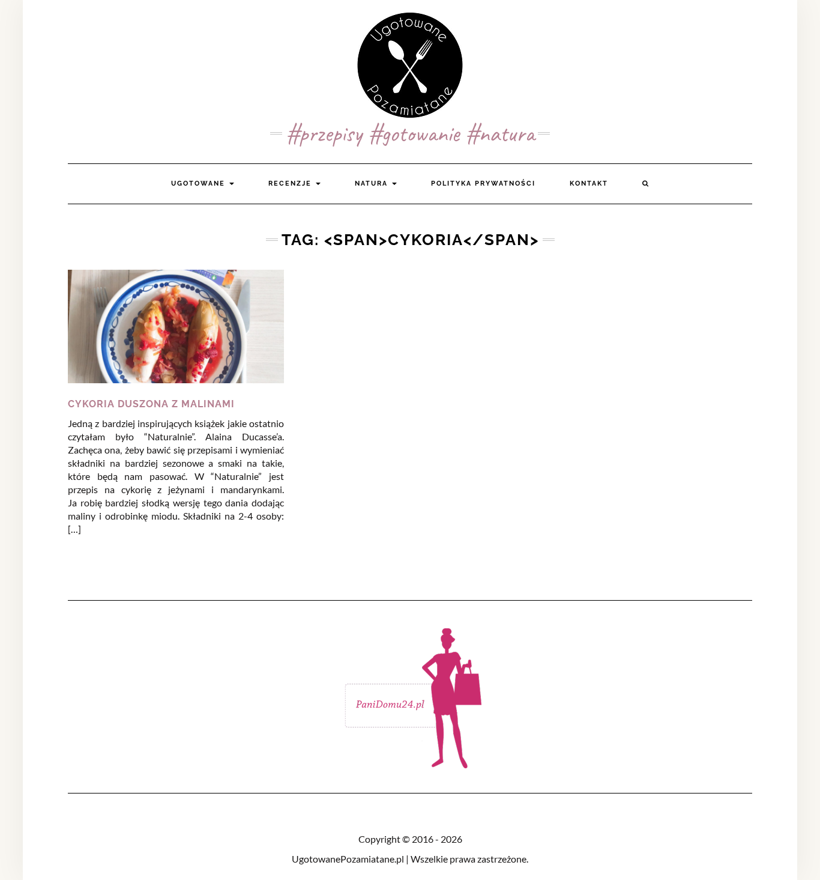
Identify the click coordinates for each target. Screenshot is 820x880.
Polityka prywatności (483, 183)
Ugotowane (199, 183)
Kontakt (589, 183)
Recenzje (291, 183)
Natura (373, 183)
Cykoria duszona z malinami (151, 404)
